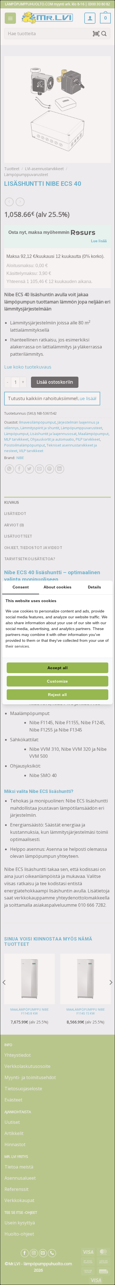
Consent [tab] (21, 587)
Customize (57, 681)
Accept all (57, 668)
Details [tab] (94, 587)
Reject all (57, 694)
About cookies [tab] (57, 587)
